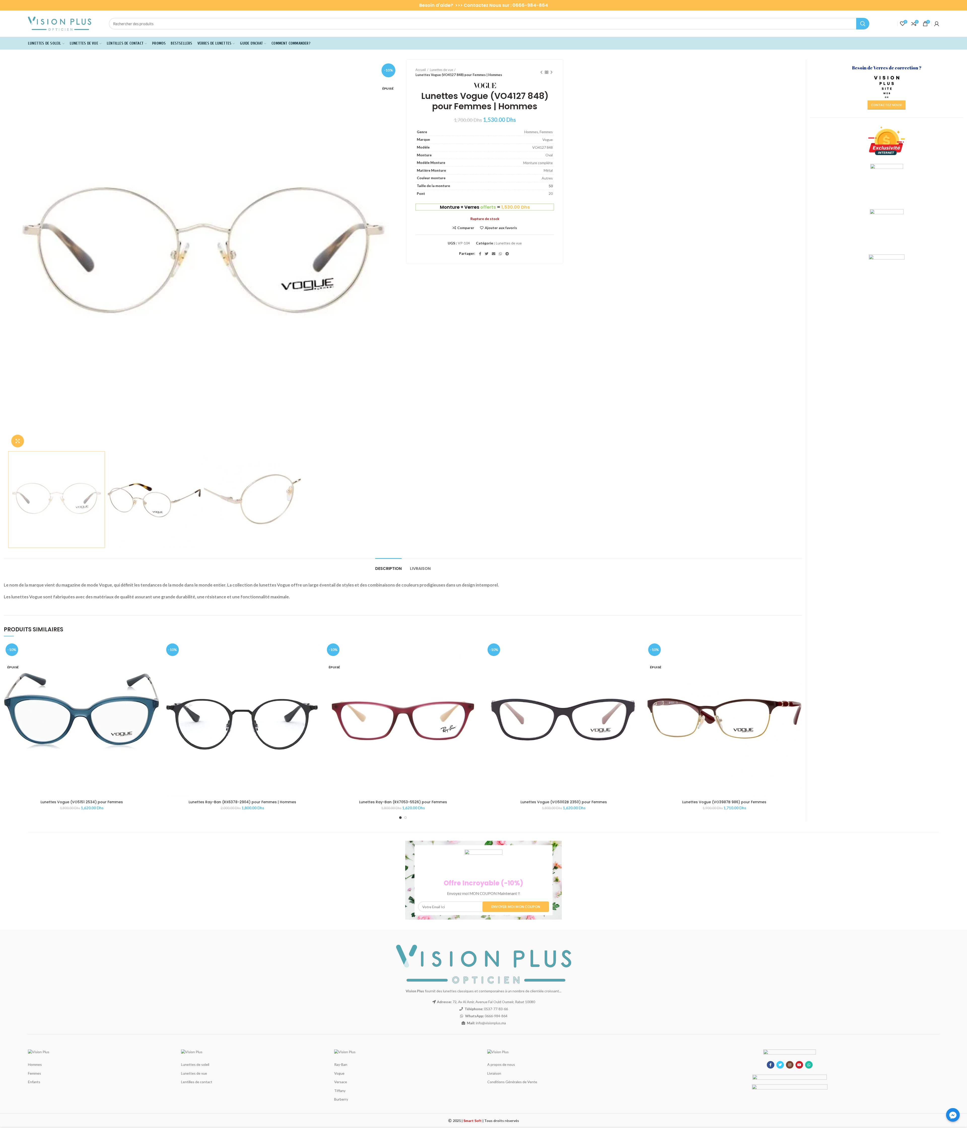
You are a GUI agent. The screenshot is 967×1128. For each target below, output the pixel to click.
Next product (551, 72)
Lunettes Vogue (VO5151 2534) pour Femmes (82, 802)
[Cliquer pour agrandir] (17, 441)
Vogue (339, 1073)
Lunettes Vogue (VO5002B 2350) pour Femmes (564, 802)
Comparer (465, 228)
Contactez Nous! (886, 105)
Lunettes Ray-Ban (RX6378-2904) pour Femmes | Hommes (242, 802)
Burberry (341, 1099)
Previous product (541, 72)
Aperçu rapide (155, 661)
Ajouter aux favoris (501, 228)
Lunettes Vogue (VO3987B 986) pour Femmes (724, 802)
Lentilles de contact (196, 1082)
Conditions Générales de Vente (512, 1082)
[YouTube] (799, 1065)
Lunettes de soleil (195, 1064)
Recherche (862, 23)
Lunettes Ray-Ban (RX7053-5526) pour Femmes (403, 802)
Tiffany (340, 1090)
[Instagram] (789, 1065)
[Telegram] (507, 253)
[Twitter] (486, 253)
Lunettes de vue (441, 70)
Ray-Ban (340, 1064)
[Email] (493, 253)
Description (388, 568)
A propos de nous (501, 1064)
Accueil (421, 70)
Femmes (34, 1073)
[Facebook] (480, 253)
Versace (340, 1082)
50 (551, 186)
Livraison (420, 568)
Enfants (34, 1082)
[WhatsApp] (500, 253)
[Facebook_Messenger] (953, 1115)
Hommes (35, 1064)
